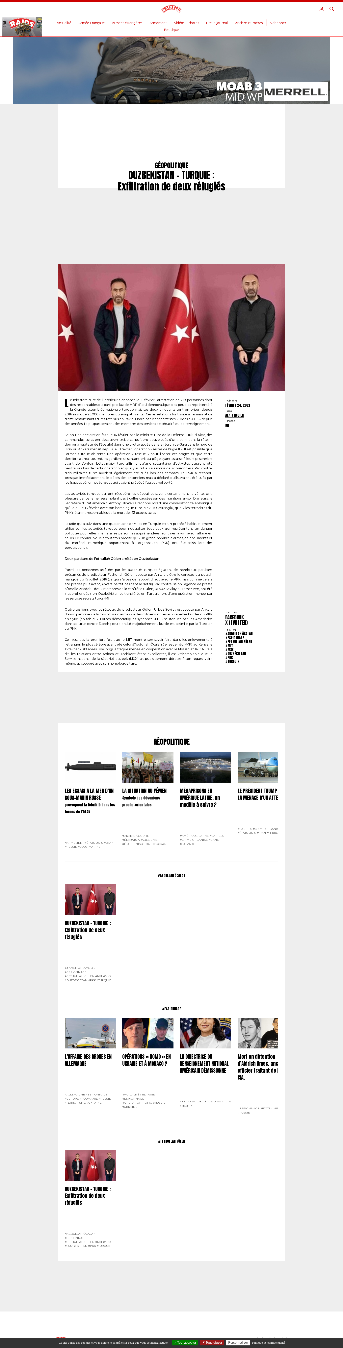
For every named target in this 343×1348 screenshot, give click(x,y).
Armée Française (91, 23)
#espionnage (234, 637)
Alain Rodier (234, 415)
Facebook (234, 617)
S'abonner (278, 23)
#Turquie (232, 661)
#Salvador (189, 844)
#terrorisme (277, 832)
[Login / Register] (322, 9)
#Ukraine (94, 1102)
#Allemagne (75, 1094)
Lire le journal (217, 23)
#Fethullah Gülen (238, 641)
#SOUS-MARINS (89, 846)
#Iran (162, 844)
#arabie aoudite (135, 835)
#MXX (229, 649)
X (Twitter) (236, 622)
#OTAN (109, 842)
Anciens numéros (249, 23)
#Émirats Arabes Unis (140, 839)
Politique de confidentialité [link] (268, 1342)
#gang (214, 839)
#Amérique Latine (194, 835)
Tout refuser (213, 1342)
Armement (158, 23)
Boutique (171, 30)
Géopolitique (171, 742)
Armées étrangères (127, 23)
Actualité (64, 23)
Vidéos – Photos (186, 23)
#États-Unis (94, 842)
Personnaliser (238, 1342)
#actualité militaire (138, 1094)
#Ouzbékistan (235, 653)
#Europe (72, 1098)
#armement (74, 842)
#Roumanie (89, 1098)
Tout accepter (186, 1342)
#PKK (229, 657)
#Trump (186, 1105)
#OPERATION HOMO (137, 1102)
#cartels (217, 835)
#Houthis (149, 844)
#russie (71, 846)
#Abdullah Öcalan (239, 633)
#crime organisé (194, 839)
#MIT (229, 645)
